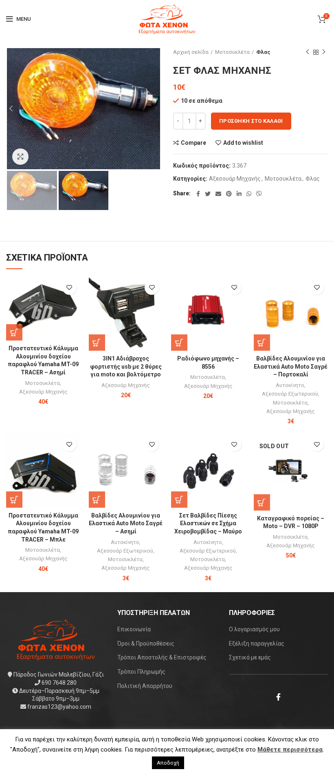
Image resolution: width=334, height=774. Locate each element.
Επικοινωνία (134, 629)
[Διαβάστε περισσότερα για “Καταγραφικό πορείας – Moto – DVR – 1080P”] (262, 502)
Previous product (307, 52)
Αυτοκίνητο (290, 385)
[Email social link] (218, 193)
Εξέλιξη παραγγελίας (256, 643)
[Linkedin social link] (239, 193)
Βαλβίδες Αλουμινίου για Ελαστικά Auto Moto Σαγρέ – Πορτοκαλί (290, 366)
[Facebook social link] (198, 193)
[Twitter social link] (207, 193)
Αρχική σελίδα (191, 52)
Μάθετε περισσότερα (290, 749)
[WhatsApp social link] (249, 193)
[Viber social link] (259, 193)
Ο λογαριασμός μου (254, 629)
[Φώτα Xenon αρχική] (55, 639)
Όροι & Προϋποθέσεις (145, 643)
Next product (324, 52)
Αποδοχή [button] (168, 763)
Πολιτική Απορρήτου (144, 686)
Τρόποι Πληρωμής (141, 671)
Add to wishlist (243, 143)
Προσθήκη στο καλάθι (251, 121)
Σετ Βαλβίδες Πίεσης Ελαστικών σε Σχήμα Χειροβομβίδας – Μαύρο (208, 523)
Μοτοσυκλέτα (232, 52)
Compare (193, 143)
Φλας (263, 52)
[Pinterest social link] (229, 193)
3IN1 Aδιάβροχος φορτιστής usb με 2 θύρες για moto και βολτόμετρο (126, 366)
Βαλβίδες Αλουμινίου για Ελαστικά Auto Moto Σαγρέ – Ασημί (126, 523)
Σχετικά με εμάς (250, 657)
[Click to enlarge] (20, 156)
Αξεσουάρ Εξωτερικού (290, 394)
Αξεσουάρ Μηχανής (235, 178)
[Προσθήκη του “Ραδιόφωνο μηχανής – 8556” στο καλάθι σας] (179, 342)
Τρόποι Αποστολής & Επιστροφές (162, 657)
